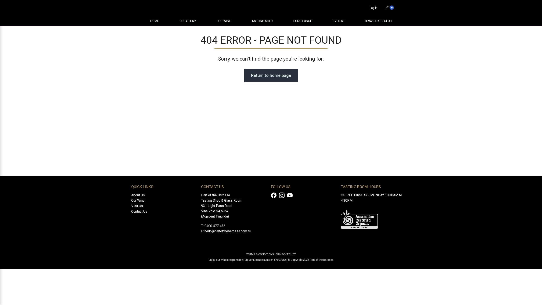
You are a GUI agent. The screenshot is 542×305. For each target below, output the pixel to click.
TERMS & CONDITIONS (260, 254)
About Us (138, 195)
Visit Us (137, 206)
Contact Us (139, 211)
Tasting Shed (262, 21)
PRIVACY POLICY (286, 254)
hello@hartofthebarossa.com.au (228, 231)
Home (154, 21)
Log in (373, 8)
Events (338, 21)
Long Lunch (302, 21)
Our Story (188, 21)
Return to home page (271, 75)
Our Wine (224, 21)
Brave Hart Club (378, 21)
